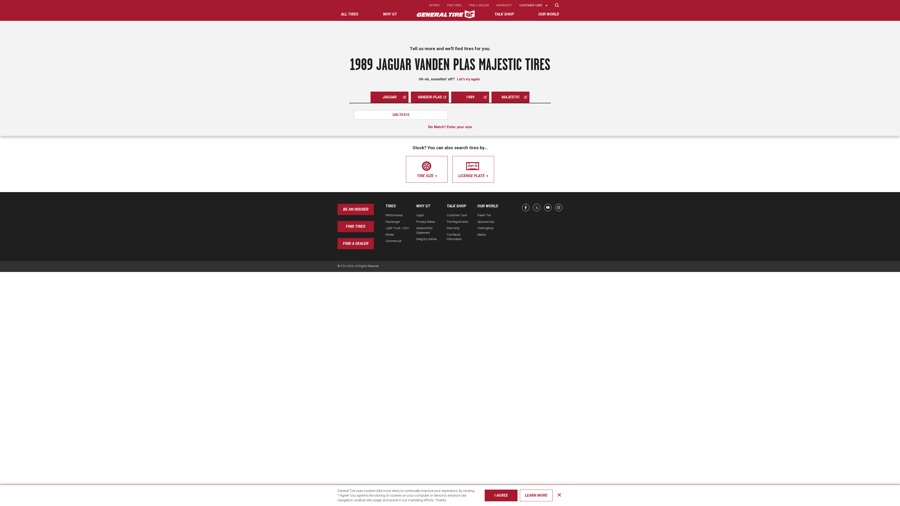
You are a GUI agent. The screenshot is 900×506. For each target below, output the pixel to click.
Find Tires (355, 226)
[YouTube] (547, 207)
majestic (511, 97)
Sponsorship (485, 221)
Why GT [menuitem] (390, 14)
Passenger (393, 221)
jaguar (389, 97)
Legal (420, 215)
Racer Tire (484, 215)
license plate (472, 176)
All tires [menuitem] (349, 14)
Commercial (393, 241)
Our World (487, 206)
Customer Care (457, 215)
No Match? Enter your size (450, 127)
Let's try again (468, 79)
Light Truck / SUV (397, 228)
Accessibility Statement (424, 230)
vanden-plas (430, 97)
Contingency (485, 228)
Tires (391, 206)
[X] (536, 207)
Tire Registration (458, 221)
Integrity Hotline (426, 239)
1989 (470, 97)
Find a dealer (479, 5)
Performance (394, 215)
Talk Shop (456, 206)
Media (481, 234)
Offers (434, 5)
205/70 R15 (400, 115)
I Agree (501, 495)
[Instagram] (558, 207)
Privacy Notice (425, 221)
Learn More (536, 495)
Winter (390, 234)
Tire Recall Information (454, 237)
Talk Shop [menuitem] (504, 14)
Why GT (423, 206)
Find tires (454, 5)
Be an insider (355, 209)
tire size (426, 176)
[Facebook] (525, 207)
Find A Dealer (355, 243)
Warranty (504, 5)
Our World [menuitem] (548, 14)
